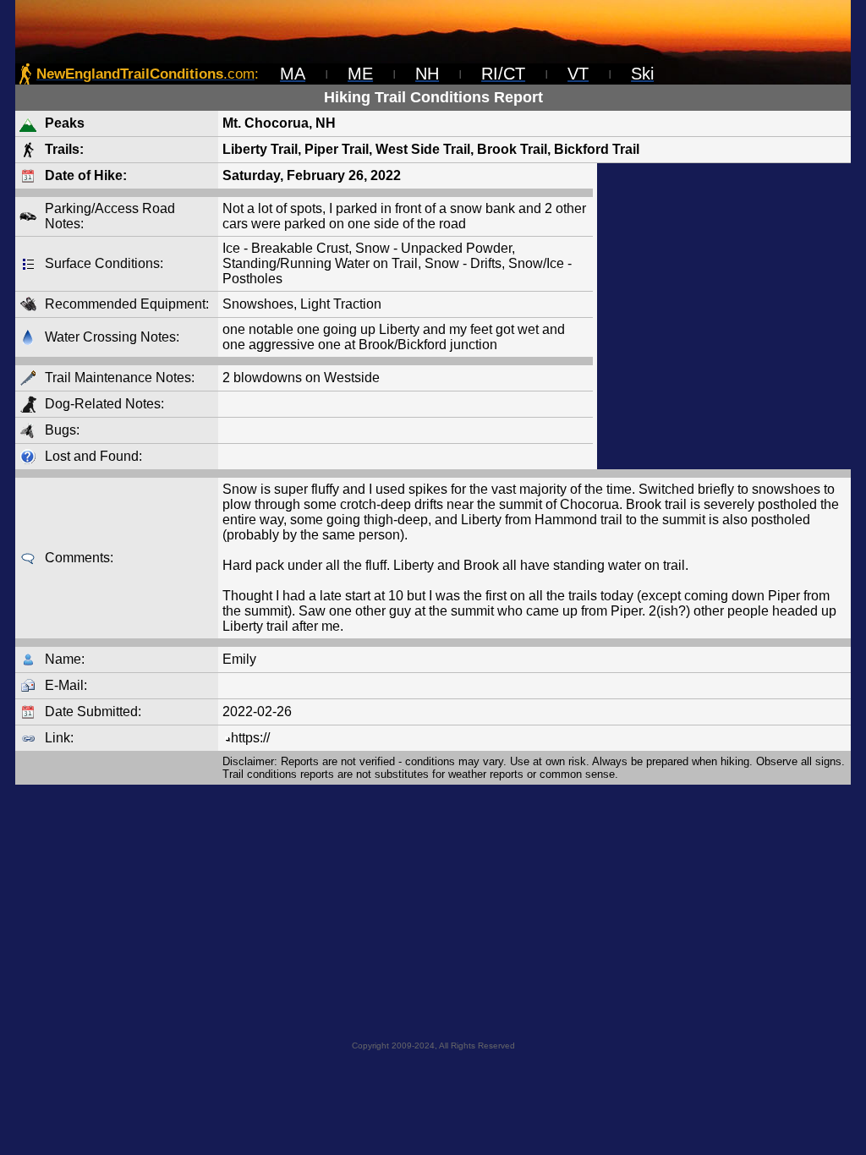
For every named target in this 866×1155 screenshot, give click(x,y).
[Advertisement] (724, 316)
